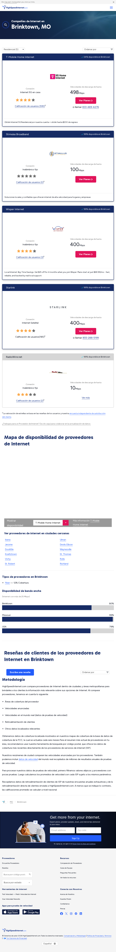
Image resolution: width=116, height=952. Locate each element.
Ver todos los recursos (68, 878)
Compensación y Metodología (75, 936)
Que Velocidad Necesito (11, 899)
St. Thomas (65, 554)
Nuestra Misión (65, 899)
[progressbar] (58, 607)
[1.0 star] (19, 251)
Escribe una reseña (20, 672)
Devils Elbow (66, 544)
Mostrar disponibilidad (15, 523)
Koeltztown (11, 554)
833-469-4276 (90, 107)
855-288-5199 (91, 337)
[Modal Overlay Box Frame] (58, 830)
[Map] (58, 487)
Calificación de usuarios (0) (30, 182)
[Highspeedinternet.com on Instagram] (71, 914)
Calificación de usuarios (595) (30, 106)
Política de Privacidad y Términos (99, 936)
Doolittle (9, 549)
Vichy (8, 559)
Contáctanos (64, 904)
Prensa (62, 909)
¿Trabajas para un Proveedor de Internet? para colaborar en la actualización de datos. (46, 424)
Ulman (63, 539)
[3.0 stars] (27, 251)
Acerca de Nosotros (67, 894)
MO (11, 802)
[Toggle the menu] (111, 7)
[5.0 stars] (34, 251)
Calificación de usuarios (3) (29, 257)
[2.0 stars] (23, 251)
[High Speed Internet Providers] (15, 7)
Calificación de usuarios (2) (29, 400)
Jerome (9, 544)
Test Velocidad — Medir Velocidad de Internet (19, 894)
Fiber (7, 582)
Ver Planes (83, 100)
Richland (64, 563)
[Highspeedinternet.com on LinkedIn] (80, 914)
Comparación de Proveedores (71, 863)
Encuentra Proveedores (10, 863)
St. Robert (10, 563)
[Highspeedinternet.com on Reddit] (76, 914)
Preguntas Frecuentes (68, 873)
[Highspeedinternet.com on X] (66, 914)
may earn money (10, 2)
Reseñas (5, 868)
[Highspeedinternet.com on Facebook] (61, 914)
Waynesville (65, 549)
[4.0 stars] (31, 251)
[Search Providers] (29, 874)
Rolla (62, 559)
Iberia (7, 539)
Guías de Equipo (66, 868)
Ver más (86, 397)
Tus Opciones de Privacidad (16, 938)
